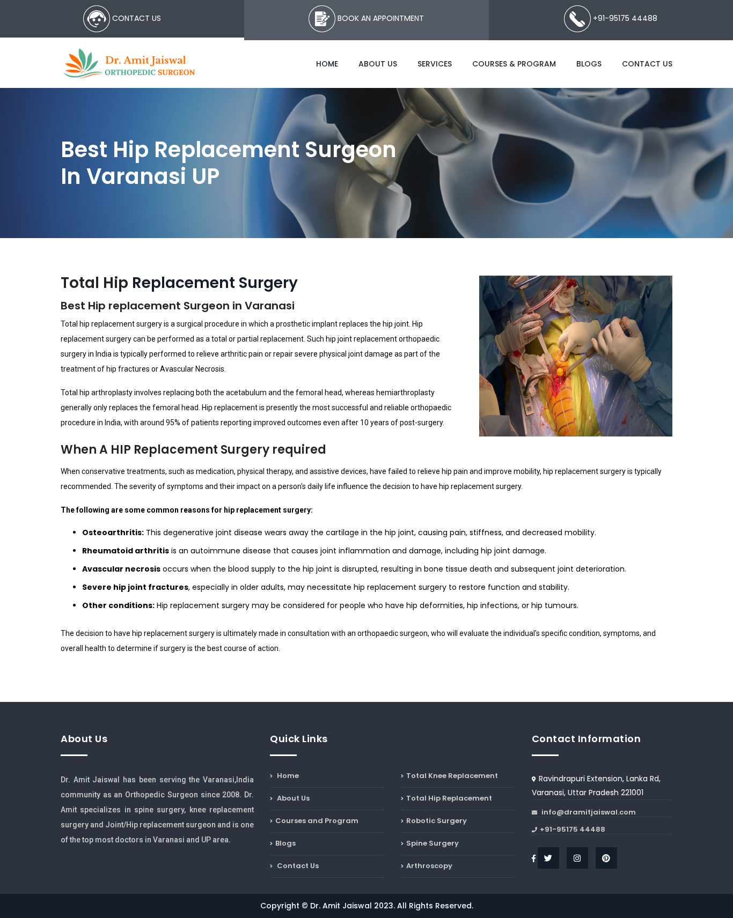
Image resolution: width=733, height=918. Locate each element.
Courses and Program (316, 821)
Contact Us (647, 63)
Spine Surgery (432, 843)
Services (434, 63)
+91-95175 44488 (572, 830)
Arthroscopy (429, 866)
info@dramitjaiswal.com (588, 813)
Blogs (589, 63)
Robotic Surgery (436, 821)
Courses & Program (514, 63)
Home (327, 63)
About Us (377, 63)
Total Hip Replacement (449, 798)
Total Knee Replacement (452, 776)
